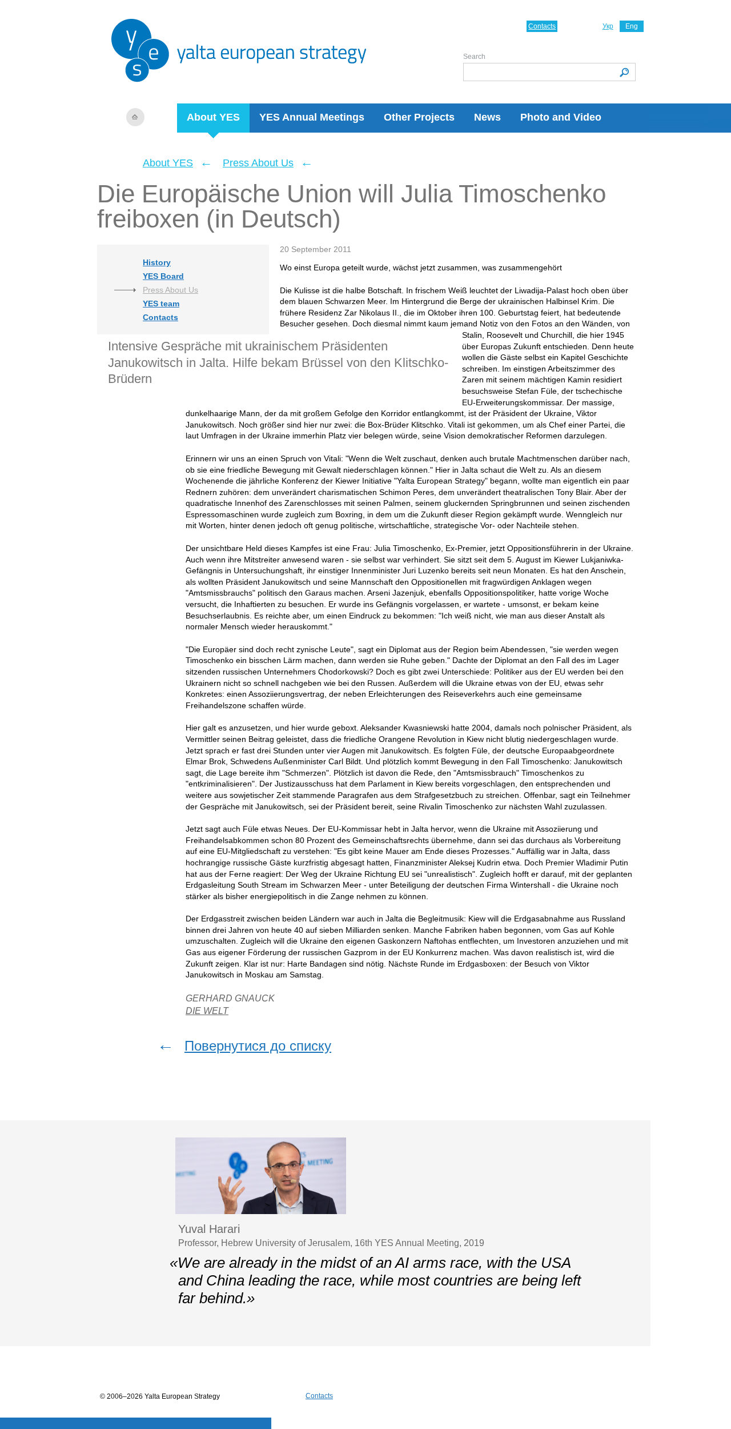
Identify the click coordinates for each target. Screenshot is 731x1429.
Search (474, 57)
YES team (161, 303)
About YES (213, 117)
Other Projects (419, 117)
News (487, 117)
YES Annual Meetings (311, 117)
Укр (608, 26)
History (157, 262)
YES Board (163, 276)
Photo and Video (560, 117)
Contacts (542, 26)
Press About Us (258, 163)
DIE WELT (207, 1011)
